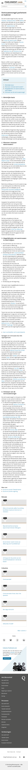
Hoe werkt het (4, 680)
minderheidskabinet (19, 164)
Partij (2, 688)
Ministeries (4, 693)
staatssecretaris (11, 20)
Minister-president (6, 719)
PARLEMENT (13, 2)
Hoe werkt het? (5, 703)
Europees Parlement (6, 743)
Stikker (15, 355)
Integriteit (3, 727)
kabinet (22, 20)
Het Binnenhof (6, 677)
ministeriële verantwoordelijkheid (10, 189)
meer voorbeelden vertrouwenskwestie (14, 332)
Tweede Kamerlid (5, 709)
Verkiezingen (6, 732)
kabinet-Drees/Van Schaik (17, 350)
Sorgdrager (9, 325)
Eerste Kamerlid (5, 706)
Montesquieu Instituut (18, 3)
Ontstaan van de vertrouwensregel (15, 92)
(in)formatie (4, 135)
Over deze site (11, 752)
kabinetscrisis (8, 51)
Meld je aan (7, 658)
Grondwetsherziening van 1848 (11, 417)
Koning (3, 696)
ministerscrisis (17, 51)
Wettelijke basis (9, 85)
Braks (8, 357)
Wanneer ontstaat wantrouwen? (14, 87)
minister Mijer (14, 429)
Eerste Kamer (4, 685)
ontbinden (12, 67)
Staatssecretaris (5, 724)
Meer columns (22, 630)
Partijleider (4, 716)
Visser (21, 370)
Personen (4, 701)
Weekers (13, 303)
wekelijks (12, 652)
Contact (18, 752)
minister (3, 20)
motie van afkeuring (16, 229)
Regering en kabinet (6, 691)
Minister (3, 722)
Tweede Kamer (10, 26)
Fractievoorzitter (5, 714)
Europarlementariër (6, 711)
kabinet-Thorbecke (18, 404)
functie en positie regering (10, 491)
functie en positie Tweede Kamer (12, 489)
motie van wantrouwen (10, 40)
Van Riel (16, 368)
